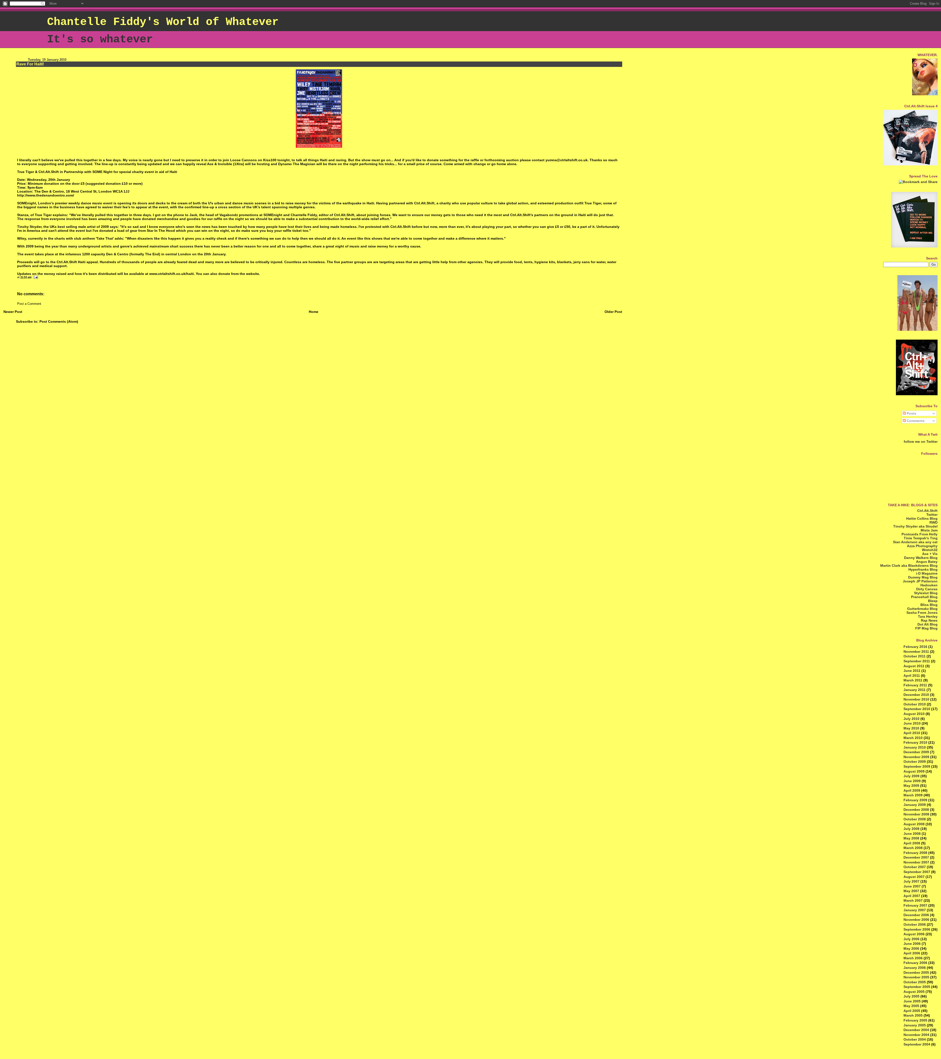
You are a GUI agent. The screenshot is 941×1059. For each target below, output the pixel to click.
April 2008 (912, 843)
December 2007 (916, 857)
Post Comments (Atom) (58, 321)
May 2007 (911, 891)
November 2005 (916, 977)
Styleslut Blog (926, 593)
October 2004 (915, 1039)
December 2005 (916, 972)
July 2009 (911, 776)
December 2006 (916, 915)
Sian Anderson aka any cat (915, 542)
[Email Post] (35, 277)
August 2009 (914, 771)
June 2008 (912, 834)
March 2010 (913, 738)
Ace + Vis (930, 554)
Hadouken (929, 585)
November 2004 (916, 1035)
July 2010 (911, 719)
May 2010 (911, 728)
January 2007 (915, 910)
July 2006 (911, 939)
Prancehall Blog (924, 597)
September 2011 (917, 661)
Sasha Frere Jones (922, 613)
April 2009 (912, 790)
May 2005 (911, 1006)
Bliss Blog (929, 605)
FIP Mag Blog (926, 628)
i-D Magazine (927, 573)
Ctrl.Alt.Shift (927, 511)
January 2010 (915, 747)
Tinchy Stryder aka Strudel (915, 526)
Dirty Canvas (927, 589)
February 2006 (915, 963)
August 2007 (914, 877)
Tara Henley (928, 616)
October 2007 (915, 867)
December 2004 (916, 1030)
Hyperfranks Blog (923, 569)
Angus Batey (927, 562)
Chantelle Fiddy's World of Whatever (163, 22)
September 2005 (917, 987)
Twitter (932, 515)
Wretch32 (930, 550)
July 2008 (911, 829)
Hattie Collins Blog (922, 518)
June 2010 (912, 723)
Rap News (929, 620)
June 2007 (912, 886)
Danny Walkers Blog (921, 558)
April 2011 (912, 675)
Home (313, 312)
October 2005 (915, 982)
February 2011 (915, 685)
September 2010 (917, 709)
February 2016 (915, 647)
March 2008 (913, 848)
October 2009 (915, 761)
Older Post (613, 312)
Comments (915, 421)
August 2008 (914, 824)
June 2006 (912, 944)
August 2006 (914, 934)
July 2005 (911, 996)
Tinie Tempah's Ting (921, 538)
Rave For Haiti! (30, 64)
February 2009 (915, 800)
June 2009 (912, 781)
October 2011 (915, 656)
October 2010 (915, 704)
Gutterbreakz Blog (922, 609)
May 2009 (911, 786)
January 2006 (915, 968)
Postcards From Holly (920, 534)
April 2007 (912, 896)
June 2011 (912, 671)
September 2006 (917, 929)
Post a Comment (29, 304)
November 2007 (916, 862)
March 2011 (913, 680)
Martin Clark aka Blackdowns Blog (909, 565)
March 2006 (913, 958)
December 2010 (916, 695)
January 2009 (915, 805)
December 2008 (916, 810)
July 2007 (911, 881)
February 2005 (915, 1020)
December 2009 (916, 752)
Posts (911, 413)
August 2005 (914, 992)
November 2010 (916, 699)
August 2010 (914, 714)
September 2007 (917, 872)
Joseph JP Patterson (920, 581)
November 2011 (916, 651)
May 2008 (911, 838)
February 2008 (915, 853)
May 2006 (911, 948)
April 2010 (912, 733)
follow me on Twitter (921, 441)
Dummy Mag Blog (923, 577)
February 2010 (915, 742)
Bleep (933, 601)
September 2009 (917, 766)
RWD (933, 522)
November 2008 (916, 814)
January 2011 (915, 690)
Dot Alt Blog (927, 624)
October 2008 (915, 819)
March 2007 (913, 900)
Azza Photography (922, 546)
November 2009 (916, 757)
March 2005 (913, 1015)
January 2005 (915, 1025)
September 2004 (917, 1044)
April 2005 (912, 1011)
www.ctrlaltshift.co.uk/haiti (171, 274)
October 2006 (915, 924)
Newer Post (12, 312)
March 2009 (913, 795)
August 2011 (914, 666)
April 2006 (912, 953)
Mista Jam (929, 530)
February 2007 (915, 905)
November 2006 (916, 920)
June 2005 (912, 1001)
